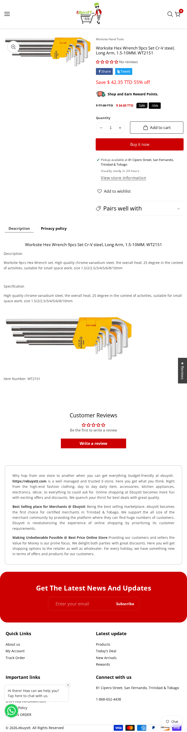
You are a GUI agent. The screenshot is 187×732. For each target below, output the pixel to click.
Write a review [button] (93, 443)
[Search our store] (171, 14)
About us (13, 644)
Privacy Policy (16, 707)
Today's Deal (106, 651)
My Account (15, 651)
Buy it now (139, 144)
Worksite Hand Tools (110, 39)
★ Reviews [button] (182, 371)
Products (103, 644)
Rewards (103, 664)
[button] (107, 61)
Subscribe (125, 604)
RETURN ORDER (18, 714)
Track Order (15, 657)
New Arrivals (106, 657)
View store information (123, 177)
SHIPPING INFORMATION (26, 701)
